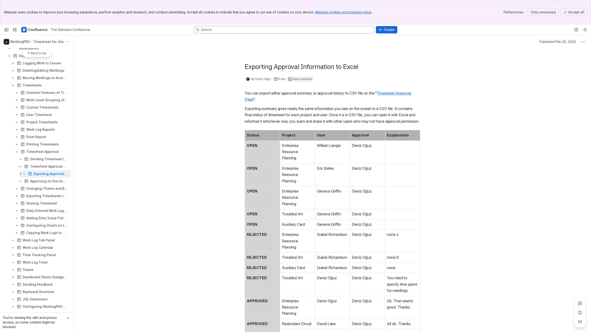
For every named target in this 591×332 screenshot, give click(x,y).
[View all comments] (580, 303)
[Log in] (584, 29)
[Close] (68, 318)
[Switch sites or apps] (14, 29)
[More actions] (67, 41)
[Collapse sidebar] (6, 29)
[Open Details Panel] (580, 312)
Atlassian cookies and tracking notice (343, 12)
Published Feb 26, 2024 (558, 42)
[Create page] (580, 322)
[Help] (576, 29)
